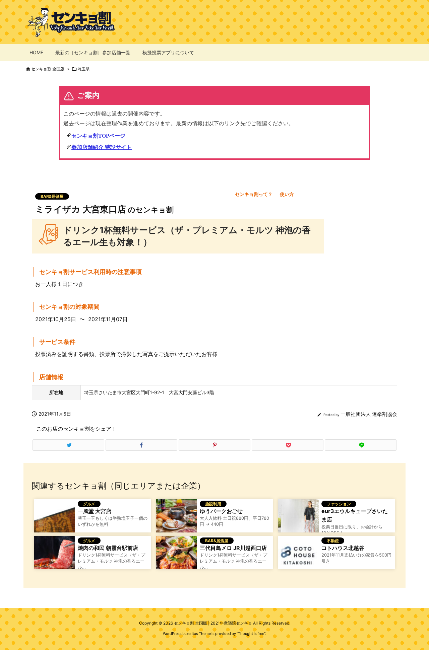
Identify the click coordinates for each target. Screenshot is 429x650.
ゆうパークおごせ (221, 511)
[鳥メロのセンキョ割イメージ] (176, 555)
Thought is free (251, 633)
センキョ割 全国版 (47, 68)
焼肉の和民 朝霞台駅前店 (108, 548)
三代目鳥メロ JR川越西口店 (233, 548)
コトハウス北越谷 (342, 548)
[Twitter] (68, 445)
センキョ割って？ (253, 194)
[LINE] (360, 445)
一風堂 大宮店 (94, 511)
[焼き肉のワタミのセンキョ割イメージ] (54, 555)
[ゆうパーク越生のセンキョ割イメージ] (176, 518)
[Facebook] (141, 445)
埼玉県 (83, 68)
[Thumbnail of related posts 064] (298, 555)
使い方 (287, 194)
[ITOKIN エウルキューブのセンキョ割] (298, 518)
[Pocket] (287, 445)
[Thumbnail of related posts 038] (54, 518)
